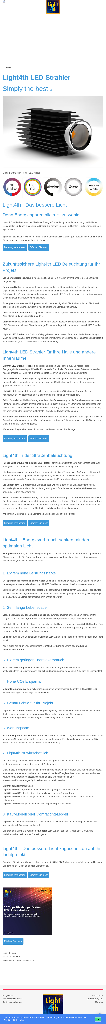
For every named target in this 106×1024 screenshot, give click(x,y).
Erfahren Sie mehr (39, 247)
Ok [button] (98, 1019)
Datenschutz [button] (19, 1020)
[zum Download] (27, 934)
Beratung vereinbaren (14, 247)
